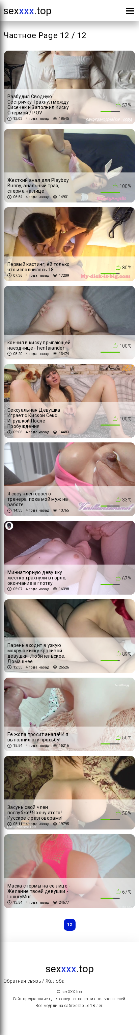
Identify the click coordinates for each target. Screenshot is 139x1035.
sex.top (27, 11)
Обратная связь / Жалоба (33, 981)
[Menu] (130, 12)
